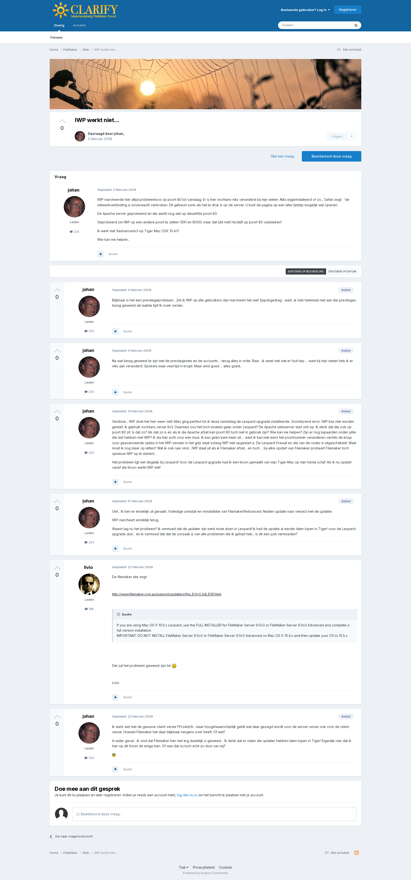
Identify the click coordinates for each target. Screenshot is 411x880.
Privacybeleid (204, 867)
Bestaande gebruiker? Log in (304, 10)
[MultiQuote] (100, 254)
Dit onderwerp (334, 25)
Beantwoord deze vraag (332, 156)
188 (91, 609)
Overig (59, 25)
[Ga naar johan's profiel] (80, 136)
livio (88, 567)
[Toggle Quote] (119, 614)
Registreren (347, 9)
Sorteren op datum (342, 271)
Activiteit (79, 25)
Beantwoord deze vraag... (101, 814)
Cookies (225, 867)
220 (76, 231)
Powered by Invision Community (205, 873)
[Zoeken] (356, 25)
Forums (56, 37)
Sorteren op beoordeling (306, 271)
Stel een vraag (282, 156)
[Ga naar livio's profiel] (89, 584)
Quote (112, 254)
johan (118, 134)
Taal (182, 867)
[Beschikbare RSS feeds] (356, 853)
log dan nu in (187, 795)
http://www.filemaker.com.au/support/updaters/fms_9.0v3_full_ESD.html (166, 594)
